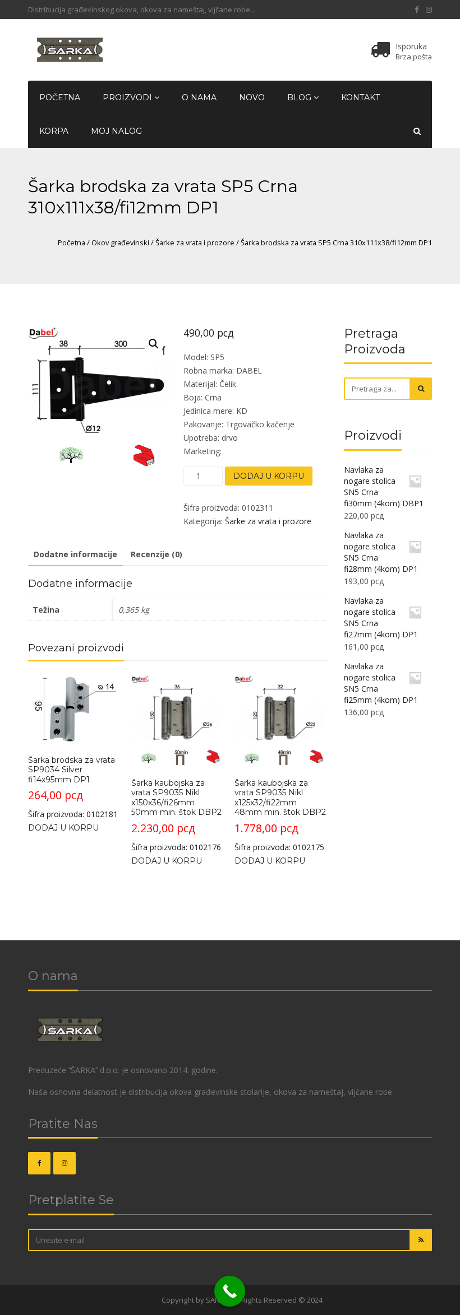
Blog (300, 97)
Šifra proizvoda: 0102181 (73, 787)
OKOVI (149, 1300)
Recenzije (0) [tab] (156, 554)
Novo (252, 97)
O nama (199, 97)
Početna (59, 97)
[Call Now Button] (229, 1291)
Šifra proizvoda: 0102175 (280, 815)
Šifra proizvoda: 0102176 (176, 815)
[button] (154, 344)
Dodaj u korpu (268, 476)
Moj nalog (116, 131)
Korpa (53, 131)
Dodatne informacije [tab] (75, 554)
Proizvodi (128, 97)
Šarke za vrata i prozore (194, 242)
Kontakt (360, 97)
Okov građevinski (120, 242)
